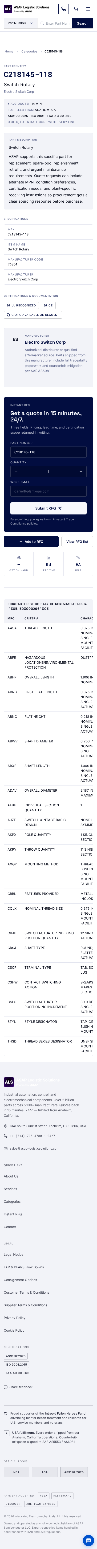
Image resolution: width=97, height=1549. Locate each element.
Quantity (18, 462)
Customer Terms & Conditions (26, 1292)
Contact (10, 1227)
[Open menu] (88, 9)
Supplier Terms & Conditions (25, 1305)
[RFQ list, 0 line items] (76, 9)
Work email (20, 482)
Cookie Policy (14, 1330)
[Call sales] (63, 9)
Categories (29, 51)
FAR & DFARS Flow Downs (24, 1267)
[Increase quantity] (80, 471)
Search (82, 23)
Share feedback (20, 1387)
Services (10, 1189)
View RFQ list (77, 542)
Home (9, 51)
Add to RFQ (34, 542)
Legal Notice (13, 1254)
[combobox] (54, 23)
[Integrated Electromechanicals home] (26, 9)
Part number (21, 443)
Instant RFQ (13, 1214)
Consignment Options (20, 1280)
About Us (11, 1176)
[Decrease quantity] (16, 471)
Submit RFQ (45, 508)
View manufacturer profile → (47, 379)
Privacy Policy (14, 1318)
